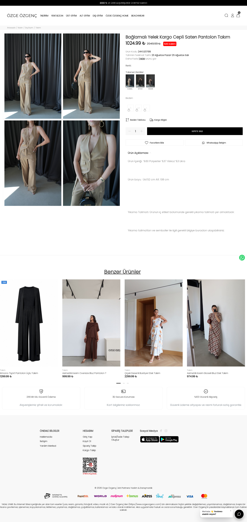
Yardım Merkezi (48, 445)
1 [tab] (118, 383)
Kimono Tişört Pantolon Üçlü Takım (19, 373)
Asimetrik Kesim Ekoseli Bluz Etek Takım (207, 373)
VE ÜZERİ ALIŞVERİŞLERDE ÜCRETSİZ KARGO (123, 3)
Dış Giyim (29, 27)
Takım (38, 27)
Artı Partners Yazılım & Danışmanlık (135, 488)
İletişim (43, 441)
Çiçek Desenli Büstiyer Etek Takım (142, 373)
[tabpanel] (91, 326)
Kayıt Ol (87, 441)
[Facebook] (161, 430)
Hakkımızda (46, 436)
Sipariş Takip (89, 445)
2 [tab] (124, 383)
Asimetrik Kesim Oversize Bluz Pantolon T (84, 373)
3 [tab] (128, 383)
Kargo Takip (89, 450)
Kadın (20, 27)
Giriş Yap (87, 436)
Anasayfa (11, 27)
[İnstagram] (165, 430)
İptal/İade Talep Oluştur (120, 438)
